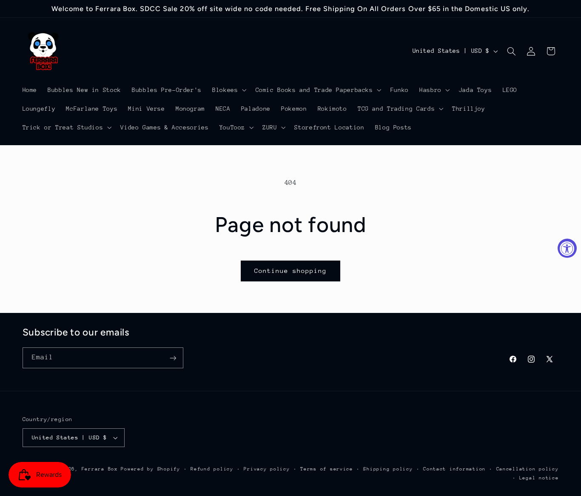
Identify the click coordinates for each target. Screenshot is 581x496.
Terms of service (326, 469)
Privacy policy (267, 469)
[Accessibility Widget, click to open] (567, 248)
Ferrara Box (101, 469)
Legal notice (539, 478)
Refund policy (212, 469)
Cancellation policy (527, 469)
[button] (228, 89)
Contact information (454, 469)
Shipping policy (388, 469)
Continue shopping (290, 270)
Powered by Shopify (150, 469)
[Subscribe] (172, 357)
